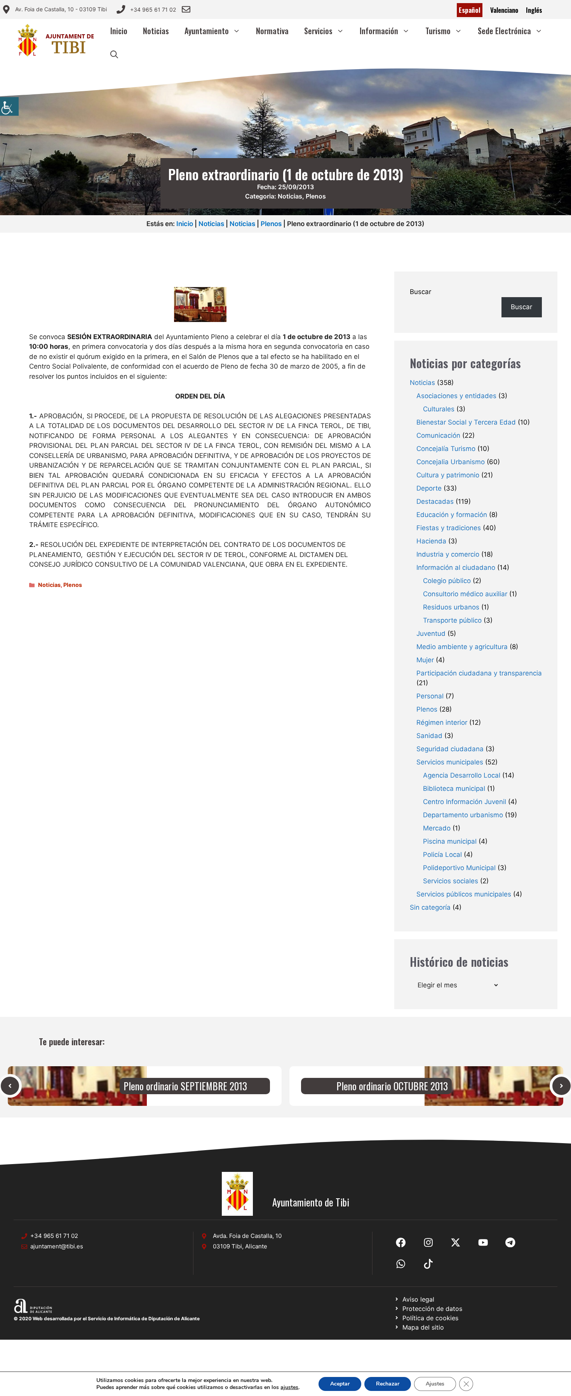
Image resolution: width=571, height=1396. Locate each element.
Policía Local (442, 854)
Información (379, 31)
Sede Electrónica (504, 31)
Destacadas (435, 501)
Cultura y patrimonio (447, 475)
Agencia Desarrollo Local (461, 775)
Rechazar (387, 1383)
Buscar (420, 292)
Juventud (431, 633)
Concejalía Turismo (445, 449)
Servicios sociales (450, 881)
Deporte (429, 488)
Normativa (272, 31)
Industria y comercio (447, 554)
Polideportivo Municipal (459, 868)
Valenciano (504, 10)
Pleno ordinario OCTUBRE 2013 (392, 1086)
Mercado (437, 828)
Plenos (316, 196)
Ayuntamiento (207, 31)
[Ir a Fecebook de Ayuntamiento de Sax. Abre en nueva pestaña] (401, 1242)
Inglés (534, 10)
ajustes (289, 1387)
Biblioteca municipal (454, 788)
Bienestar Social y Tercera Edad (466, 422)
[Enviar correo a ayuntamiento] (186, 9)
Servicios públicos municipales (463, 894)
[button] (114, 54)
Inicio (118, 31)
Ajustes (435, 1383)
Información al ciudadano (455, 567)
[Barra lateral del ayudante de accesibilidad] (9, 106)
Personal (430, 696)
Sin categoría (430, 907)
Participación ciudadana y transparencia (479, 673)
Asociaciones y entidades (456, 396)
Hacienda (431, 541)
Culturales (438, 409)
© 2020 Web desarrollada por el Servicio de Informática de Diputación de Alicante (107, 1318)
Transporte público (452, 620)
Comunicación (438, 435)
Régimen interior (441, 722)
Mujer (425, 660)
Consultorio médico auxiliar (465, 594)
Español (469, 10)
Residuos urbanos (451, 607)
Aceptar (340, 1383)
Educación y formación (451, 515)
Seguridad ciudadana (450, 749)
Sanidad (429, 736)
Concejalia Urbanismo (450, 462)
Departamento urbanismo (463, 815)
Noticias (156, 31)
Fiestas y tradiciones (448, 528)
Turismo (438, 31)
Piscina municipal (450, 841)
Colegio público (447, 581)
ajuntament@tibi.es (56, 1246)
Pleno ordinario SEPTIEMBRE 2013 (185, 1086)
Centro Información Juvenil (464, 802)
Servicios (318, 31)
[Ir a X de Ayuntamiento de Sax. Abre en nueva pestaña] (428, 1242)
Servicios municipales (449, 762)
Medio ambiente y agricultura (462, 647)
